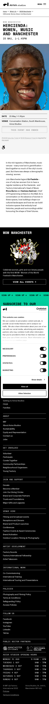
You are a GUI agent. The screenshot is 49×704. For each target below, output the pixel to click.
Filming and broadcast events (16, 516)
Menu (40, 4)
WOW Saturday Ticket (10, 138)
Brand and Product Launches (16, 523)
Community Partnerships (14, 464)
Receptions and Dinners (13, 520)
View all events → (24, 281)
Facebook (7, 619)
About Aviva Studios (12, 425)
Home (5, 11)
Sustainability (9, 428)
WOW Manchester (25, 11)
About (6, 416)
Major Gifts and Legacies (14, 502)
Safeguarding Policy (12, 601)
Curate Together (10, 460)
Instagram (7, 622)
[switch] (43, 356)
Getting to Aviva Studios (13, 400)
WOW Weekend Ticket (28, 138)
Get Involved (10, 447)
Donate (6, 485)
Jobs (5, 439)
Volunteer (7, 453)
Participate (8, 457)
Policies (8, 588)
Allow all (24, 387)
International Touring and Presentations (20, 580)
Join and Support (13, 479)
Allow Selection (24, 393)
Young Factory (9, 471)
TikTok (6, 633)
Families (6, 407)
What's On (13, 11)
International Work (14, 567)
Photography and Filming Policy (17, 594)
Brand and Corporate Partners (16, 495)
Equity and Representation (14, 432)
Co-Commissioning (11, 573)
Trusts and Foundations (13, 499)
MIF (4, 421)
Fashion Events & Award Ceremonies (19, 531)
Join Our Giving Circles (13, 492)
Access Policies (10, 605)
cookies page (21, 340)
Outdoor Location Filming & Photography (21, 538)
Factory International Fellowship (17, 555)
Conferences (8, 527)
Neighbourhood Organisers (15, 467)
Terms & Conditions (12, 597)
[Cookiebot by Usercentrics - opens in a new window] (36, 309)
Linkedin (6, 629)
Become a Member (11, 488)
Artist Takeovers (10, 559)
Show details (37, 380)
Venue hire (9, 511)
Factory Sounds (10, 552)
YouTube (7, 626)
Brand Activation (10, 534)
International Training (12, 576)
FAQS (5, 404)
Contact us (8, 435)
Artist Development (14, 546)
